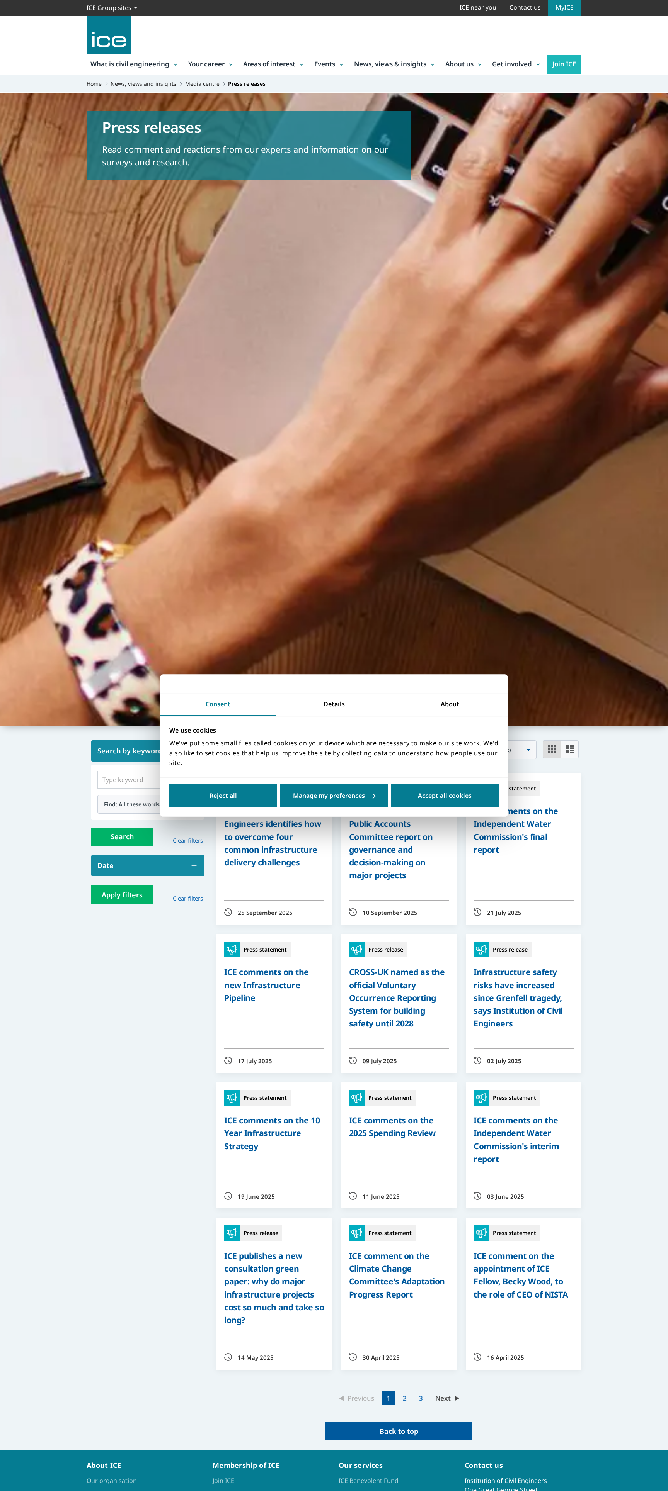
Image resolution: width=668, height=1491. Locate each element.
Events (324, 63)
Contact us (525, 7)
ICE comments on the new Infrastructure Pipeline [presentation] (266, 984)
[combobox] (147, 804)
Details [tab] (334, 704)
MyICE (565, 7)
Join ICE (564, 63)
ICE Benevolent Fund (369, 1480)
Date (105, 865)
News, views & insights (390, 63)
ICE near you (478, 7)
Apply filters (122, 894)
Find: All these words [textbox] (132, 804)
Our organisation (112, 1480)
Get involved (512, 63)
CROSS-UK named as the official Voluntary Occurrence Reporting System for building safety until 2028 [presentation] (397, 997)
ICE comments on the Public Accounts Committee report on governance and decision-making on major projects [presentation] (391, 842)
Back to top (399, 1431)
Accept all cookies (445, 795)
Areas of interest (269, 63)
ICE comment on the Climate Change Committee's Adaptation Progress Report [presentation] (397, 1275)
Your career (206, 63)
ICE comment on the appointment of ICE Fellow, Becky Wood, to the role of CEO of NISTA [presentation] (521, 1275)
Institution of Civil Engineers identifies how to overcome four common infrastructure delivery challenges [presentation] (272, 836)
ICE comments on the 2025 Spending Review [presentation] (392, 1126)
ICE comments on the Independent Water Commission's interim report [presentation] (516, 1139)
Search (122, 836)
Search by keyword (129, 750)
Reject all (223, 795)
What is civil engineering (129, 63)
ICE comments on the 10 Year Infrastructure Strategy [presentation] (272, 1132)
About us (459, 63)
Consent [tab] (218, 704)
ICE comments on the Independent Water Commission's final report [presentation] (516, 830)
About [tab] (450, 704)
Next (443, 1398)
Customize (334, 795)
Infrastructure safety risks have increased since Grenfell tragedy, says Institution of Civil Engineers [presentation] (518, 997)
